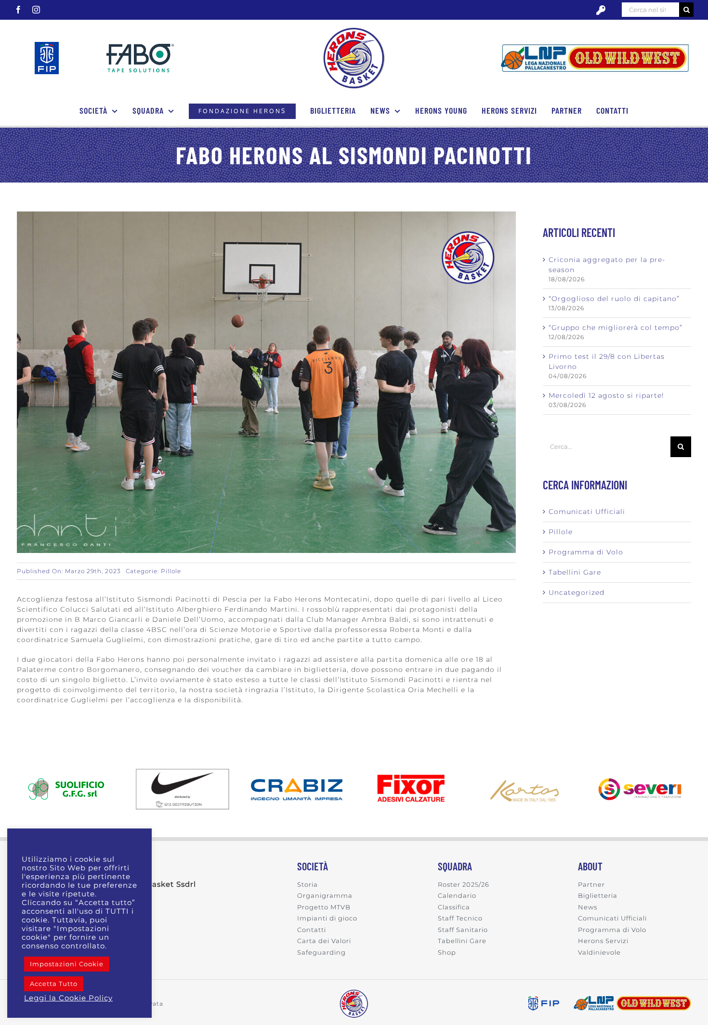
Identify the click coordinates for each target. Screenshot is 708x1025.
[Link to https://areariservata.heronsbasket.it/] (601, 10)
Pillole (171, 571)
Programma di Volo (586, 552)
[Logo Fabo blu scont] (140, 47)
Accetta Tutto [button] (54, 983)
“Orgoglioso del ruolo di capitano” (614, 298)
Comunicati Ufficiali (587, 511)
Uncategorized (576, 592)
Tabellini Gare (575, 572)
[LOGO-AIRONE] (354, 30)
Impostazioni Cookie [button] (67, 964)
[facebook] (18, 9)
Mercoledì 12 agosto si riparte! (606, 395)
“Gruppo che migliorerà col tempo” (615, 327)
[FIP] (47, 45)
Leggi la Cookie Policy (68, 998)
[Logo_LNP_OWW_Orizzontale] (594, 44)
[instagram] (36, 9)
